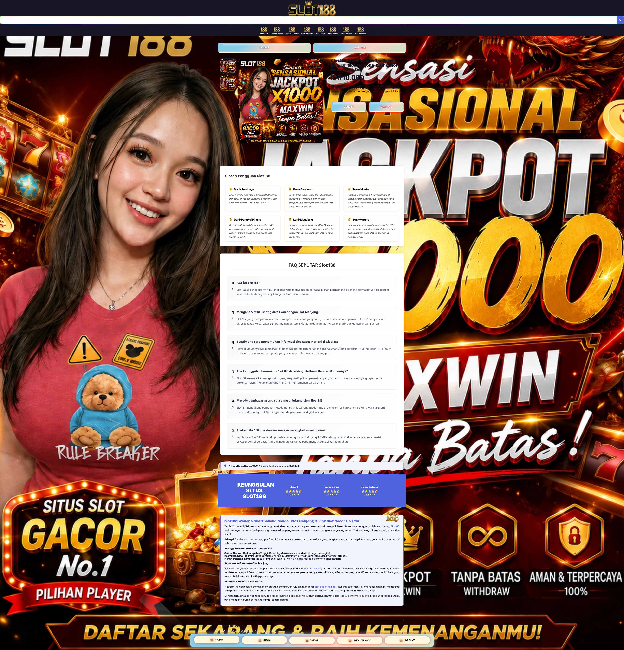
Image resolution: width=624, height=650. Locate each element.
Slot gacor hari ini (325, 586)
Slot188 (395, 526)
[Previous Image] (241, 101)
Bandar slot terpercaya (248, 539)
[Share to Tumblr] (272, 633)
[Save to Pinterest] (254, 633)
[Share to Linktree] (245, 633)
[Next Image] (320, 101)
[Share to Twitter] (226, 633)
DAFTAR (360, 47)
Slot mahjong (314, 568)
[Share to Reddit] (263, 633)
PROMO (219, 640)
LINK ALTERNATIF (362, 639)
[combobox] (308, 20)
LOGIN (264, 47)
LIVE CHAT (409, 639)
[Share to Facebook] (236, 633)
